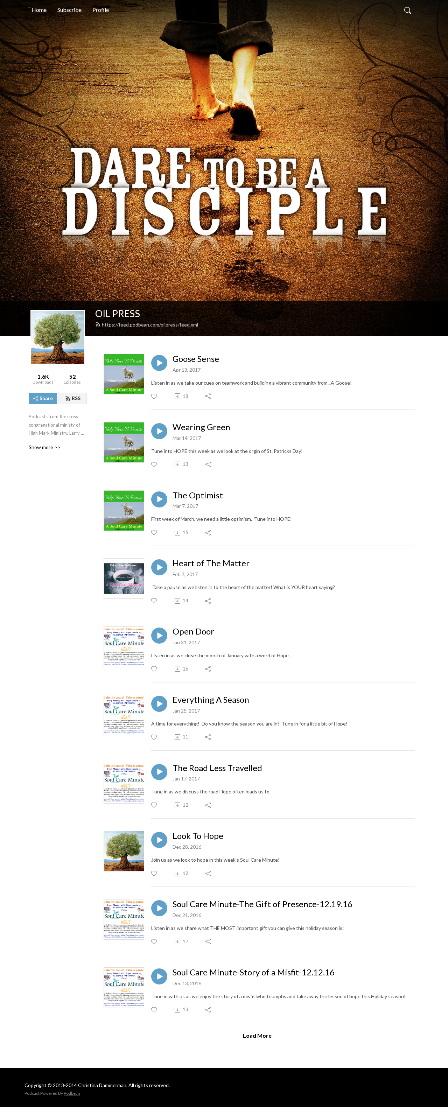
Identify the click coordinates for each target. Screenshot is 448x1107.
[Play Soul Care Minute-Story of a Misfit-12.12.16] (159, 976)
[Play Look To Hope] (159, 840)
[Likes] (154, 396)
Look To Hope (198, 836)
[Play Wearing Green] (159, 431)
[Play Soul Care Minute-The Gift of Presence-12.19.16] (159, 908)
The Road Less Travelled (217, 768)
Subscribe (69, 9)
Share (46, 398)
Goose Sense (196, 359)
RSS (76, 398)
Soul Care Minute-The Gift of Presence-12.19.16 (262, 904)
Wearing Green (201, 427)
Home (39, 9)
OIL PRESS (117, 313)
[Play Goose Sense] (159, 363)
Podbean (72, 1093)
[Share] (208, 396)
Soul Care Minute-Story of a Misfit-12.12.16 (254, 972)
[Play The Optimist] (159, 499)
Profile (100, 9)
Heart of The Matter (211, 563)
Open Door (193, 631)
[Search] (407, 10)
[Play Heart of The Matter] (159, 567)
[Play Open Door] (159, 636)
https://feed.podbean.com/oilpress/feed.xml (150, 325)
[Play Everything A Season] (159, 704)
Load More (257, 1035)
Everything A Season (211, 700)
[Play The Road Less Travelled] (159, 772)
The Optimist (198, 495)
